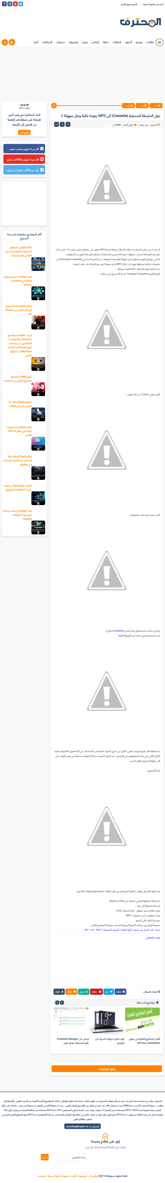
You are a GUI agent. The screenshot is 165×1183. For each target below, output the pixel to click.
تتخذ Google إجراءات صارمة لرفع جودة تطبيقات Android (17, 514)
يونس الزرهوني (153, 937)
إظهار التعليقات (106, 1069)
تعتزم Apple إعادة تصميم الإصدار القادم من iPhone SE (18, 309)
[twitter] (20, 3)
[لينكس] (31, 3)
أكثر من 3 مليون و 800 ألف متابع (23, 159)
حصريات (60, 42)
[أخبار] (59, 3)
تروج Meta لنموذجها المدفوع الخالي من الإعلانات (17, 378)
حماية (106, 42)
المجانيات (47, 42)
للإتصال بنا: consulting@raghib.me (82, 1126)
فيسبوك (73, 42)
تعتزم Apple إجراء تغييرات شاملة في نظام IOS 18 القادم (19, 431)
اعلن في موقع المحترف (152, 3)
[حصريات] (48, 3)
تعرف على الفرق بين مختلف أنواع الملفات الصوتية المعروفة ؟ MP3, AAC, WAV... (121, 929)
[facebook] (4, 3)
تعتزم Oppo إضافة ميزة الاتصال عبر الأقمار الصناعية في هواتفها (18, 460)
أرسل (82, 991)
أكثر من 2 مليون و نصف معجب (24, 149)
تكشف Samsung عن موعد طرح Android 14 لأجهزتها (18, 487)
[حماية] (26, 3)
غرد (106, 991)
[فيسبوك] (42, 3)
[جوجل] (37, 3)
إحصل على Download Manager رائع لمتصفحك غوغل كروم (73, 1040)
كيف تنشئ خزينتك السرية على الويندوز (109, 1040)
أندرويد (128, 42)
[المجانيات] (53, 3)
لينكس (95, 42)
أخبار (36, 42)
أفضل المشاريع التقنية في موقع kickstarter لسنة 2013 (144, 1040)
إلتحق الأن (24, 132)
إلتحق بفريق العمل (129, 3)
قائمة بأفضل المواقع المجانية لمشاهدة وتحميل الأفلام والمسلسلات (19, 251)
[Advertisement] (82, 72)
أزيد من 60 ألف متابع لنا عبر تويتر (23, 170)
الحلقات (117, 42)
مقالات (150, 42)
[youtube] (15, 3)
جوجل (85, 42)
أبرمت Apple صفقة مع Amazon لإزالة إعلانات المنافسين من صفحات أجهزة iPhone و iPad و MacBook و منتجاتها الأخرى (20, 345)
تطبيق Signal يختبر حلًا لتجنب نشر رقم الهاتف (20, 403)
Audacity (119, 630)
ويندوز (139, 42)
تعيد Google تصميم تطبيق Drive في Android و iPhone (18, 280)
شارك (118, 991)
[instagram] (9, 3)
